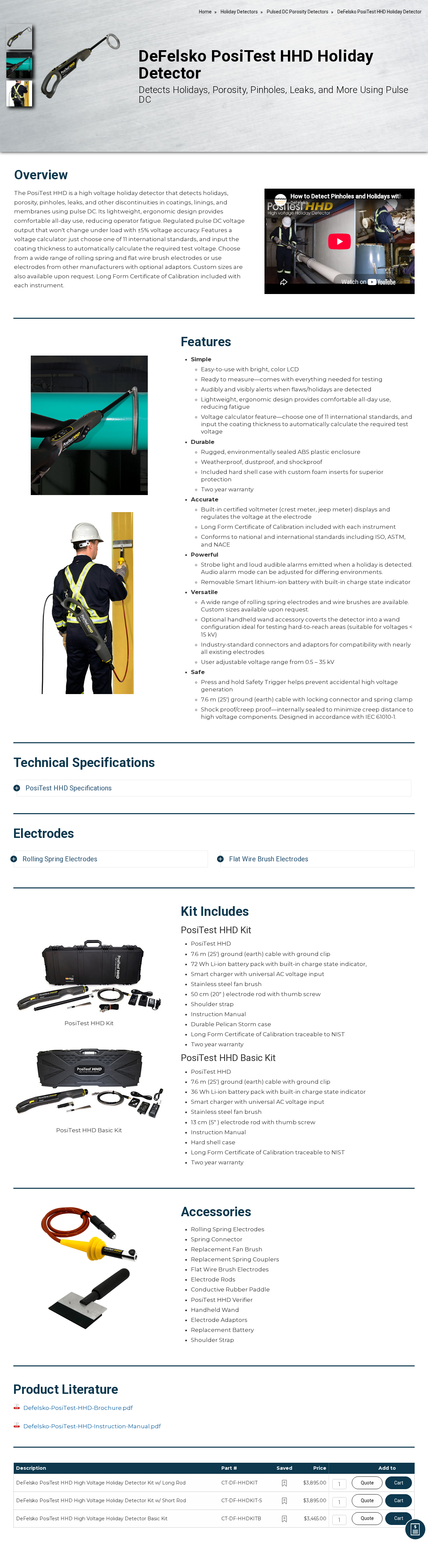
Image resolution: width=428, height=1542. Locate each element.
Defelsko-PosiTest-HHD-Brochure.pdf (78, 1408)
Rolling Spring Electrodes (59, 859)
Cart (398, 1482)
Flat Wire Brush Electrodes (268, 859)
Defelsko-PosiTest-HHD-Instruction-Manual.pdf (92, 1426)
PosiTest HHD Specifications (68, 788)
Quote (367, 1482)
